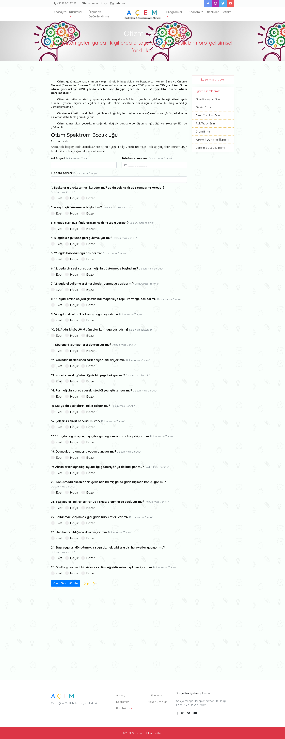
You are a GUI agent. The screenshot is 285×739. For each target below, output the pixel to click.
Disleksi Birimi (203, 107)
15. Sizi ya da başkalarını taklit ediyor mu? (93, 406)
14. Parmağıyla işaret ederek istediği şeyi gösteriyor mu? (104, 390)
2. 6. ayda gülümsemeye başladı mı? (89, 207)
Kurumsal (75, 12)
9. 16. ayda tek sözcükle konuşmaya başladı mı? (97, 314)
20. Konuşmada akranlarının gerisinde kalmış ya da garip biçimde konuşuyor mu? (108, 484)
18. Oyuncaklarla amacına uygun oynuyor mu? (96, 451)
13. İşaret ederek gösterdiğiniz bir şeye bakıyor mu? (100, 375)
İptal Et (90, 583)
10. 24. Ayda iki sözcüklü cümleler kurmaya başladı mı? (102, 329)
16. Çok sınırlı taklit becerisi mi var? (88, 421)
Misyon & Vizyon (157, 701)
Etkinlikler (212, 12)
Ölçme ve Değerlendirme (99, 14)
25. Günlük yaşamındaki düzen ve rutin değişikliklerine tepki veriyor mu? (114, 567)
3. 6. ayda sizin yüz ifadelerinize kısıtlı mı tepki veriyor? (102, 223)
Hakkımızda (155, 695)
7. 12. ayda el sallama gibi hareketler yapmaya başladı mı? (104, 283)
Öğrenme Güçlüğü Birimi (210, 147)
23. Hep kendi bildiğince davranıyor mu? (91, 532)
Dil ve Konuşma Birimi (208, 99)
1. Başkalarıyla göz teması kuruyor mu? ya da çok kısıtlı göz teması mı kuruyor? (107, 190)
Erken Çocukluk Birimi (208, 115)
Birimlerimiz (123, 708)
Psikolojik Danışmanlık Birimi (212, 139)
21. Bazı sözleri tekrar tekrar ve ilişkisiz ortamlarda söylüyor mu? (110, 502)
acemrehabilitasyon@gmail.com (105, 3)
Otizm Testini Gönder (65, 583)
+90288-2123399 (66, 3)
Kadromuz (196, 12)
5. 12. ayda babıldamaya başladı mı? (88, 253)
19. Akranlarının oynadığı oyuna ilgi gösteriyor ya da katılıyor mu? (110, 467)
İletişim (226, 12)
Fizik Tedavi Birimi (205, 123)
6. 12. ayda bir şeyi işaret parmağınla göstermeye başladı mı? (107, 268)
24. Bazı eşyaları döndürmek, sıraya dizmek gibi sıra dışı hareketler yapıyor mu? (108, 550)
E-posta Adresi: (74, 173)
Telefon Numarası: (147, 158)
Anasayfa (60, 12)
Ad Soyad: (70, 158)
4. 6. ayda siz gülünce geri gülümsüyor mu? (94, 238)
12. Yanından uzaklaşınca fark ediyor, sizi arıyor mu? (100, 360)
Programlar (174, 12)
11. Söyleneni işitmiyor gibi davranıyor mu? (93, 345)
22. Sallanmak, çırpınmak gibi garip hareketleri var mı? (102, 517)
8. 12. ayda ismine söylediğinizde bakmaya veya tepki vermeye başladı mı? (116, 299)
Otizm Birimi (202, 131)
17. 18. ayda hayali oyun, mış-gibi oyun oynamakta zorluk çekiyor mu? (112, 436)
